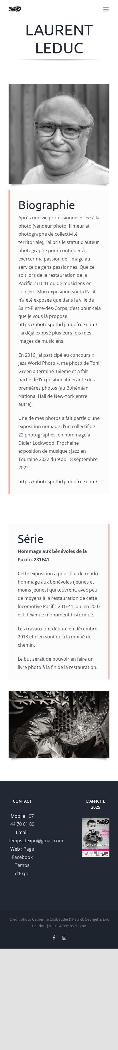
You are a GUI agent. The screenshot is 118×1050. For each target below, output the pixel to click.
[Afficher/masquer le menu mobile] (106, 9)
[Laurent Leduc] (59, 86)
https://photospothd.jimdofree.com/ (57, 324)
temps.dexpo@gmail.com (36, 840)
